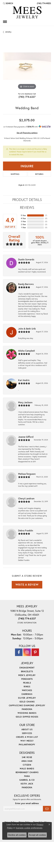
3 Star (23, 221)
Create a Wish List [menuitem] (27, 736)
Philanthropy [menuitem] (27, 744)
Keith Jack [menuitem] (27, 783)
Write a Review (26, 584)
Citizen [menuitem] (27, 764)
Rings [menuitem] (27, 686)
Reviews (27, 207)
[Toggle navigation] (5, 22)
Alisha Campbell (26, 350)
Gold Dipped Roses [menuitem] (27, 716)
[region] (27, 66)
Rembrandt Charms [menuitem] (27, 772)
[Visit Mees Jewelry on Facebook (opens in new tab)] (18, 652)
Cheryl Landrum (26, 498)
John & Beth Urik (27, 328)
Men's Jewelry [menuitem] (27, 675)
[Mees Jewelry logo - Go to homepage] (27, 13)
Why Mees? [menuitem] (26, 740)
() (46, 215)
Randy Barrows (26, 284)
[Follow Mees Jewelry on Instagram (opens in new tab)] (27, 652)
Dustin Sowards (26, 259)
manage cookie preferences (29, 828)
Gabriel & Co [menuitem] (27, 779)
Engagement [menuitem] (27, 667)
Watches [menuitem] (27, 690)
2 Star (23, 224)
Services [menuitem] (27, 733)
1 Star (23, 227)
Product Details (27, 199)
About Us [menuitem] (26, 729)
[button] (8, 3)
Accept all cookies (37, 835)
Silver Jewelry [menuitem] (27, 697)
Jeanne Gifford (25, 436)
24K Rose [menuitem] (27, 757)
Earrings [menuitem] (27, 694)
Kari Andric (24, 380)
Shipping (15, 174)
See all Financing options (27, 132)
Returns (39, 174)
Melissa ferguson (27, 473)
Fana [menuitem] (27, 776)
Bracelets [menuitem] (27, 671)
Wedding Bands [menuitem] (27, 712)
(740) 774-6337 (27, 96)
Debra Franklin (25, 530)
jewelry (8, 32)
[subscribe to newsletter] (47, 808)
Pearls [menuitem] (27, 682)
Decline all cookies (17, 835)
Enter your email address (27, 803)
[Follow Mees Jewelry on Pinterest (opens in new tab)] (35, 652)
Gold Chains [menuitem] (27, 701)
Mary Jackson (25, 402)
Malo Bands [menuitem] (27, 768)
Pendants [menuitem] (27, 678)
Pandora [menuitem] (27, 709)
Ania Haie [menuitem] (27, 761)
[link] (43, 3)
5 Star (23, 215)
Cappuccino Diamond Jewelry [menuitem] (27, 705)
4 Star (23, 218)
